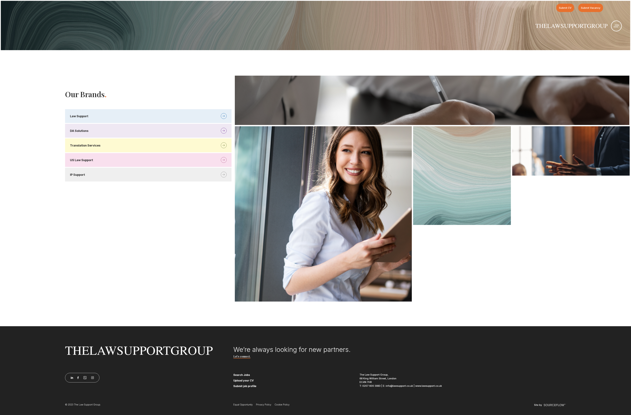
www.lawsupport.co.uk (428, 385)
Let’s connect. (241, 356)
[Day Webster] (571, 25)
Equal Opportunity (243, 404)
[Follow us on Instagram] (92, 378)
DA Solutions (79, 131)
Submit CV (565, 7)
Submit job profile (244, 386)
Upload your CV (243, 380)
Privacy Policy (263, 404)
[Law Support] (147, 350)
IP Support (77, 174)
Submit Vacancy (590, 7)
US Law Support (81, 160)
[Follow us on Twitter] (85, 378)
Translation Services (85, 145)
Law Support (79, 116)
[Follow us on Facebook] (78, 378)
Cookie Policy (282, 404)
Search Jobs (241, 375)
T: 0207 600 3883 (370, 385)
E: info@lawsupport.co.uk (398, 385)
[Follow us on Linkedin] (72, 378)
